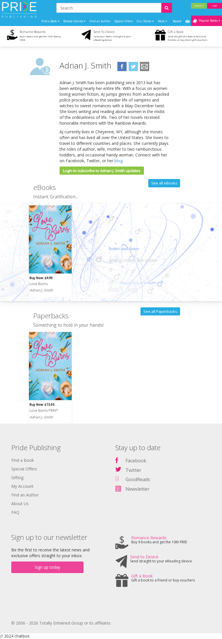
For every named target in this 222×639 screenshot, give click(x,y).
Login (214, 5)
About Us (20, 503)
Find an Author (100, 21)
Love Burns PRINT (43, 410)
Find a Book (22, 460)
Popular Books (208, 21)
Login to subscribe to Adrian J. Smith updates (101, 170)
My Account (22, 486)
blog (118, 160)
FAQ (15, 512)
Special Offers (123, 21)
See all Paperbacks (160, 311)
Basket (177, 21)
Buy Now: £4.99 (41, 278)
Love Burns (38, 283)
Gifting (17, 477)
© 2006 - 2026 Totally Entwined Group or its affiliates (61, 623)
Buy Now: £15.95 (41, 404)
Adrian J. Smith (41, 290)
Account (199, 5)
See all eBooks (164, 183)
